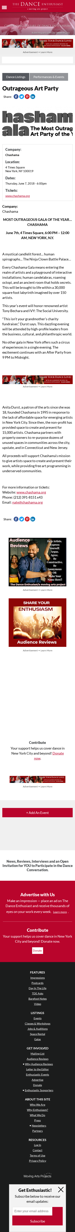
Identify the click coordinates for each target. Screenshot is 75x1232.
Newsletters (39, 1125)
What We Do (37, 1115)
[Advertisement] (37, 697)
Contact (37, 1150)
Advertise (37, 1079)
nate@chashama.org (27, 502)
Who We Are (37, 1104)
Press (37, 1120)
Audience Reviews (37, 1058)
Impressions (37, 977)
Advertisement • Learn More (37, 52)
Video (37, 1004)
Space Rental (37, 1034)
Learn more (60, 912)
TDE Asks (37, 993)
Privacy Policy (37, 1160)
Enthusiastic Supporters (39, 1090)
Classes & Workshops (37, 1023)
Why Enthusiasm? (37, 1109)
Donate (37, 950)
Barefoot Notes (37, 998)
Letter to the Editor (37, 1069)
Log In (37, 1145)
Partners (37, 1130)
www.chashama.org (17, 196)
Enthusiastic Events (37, 1074)
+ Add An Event (37, 812)
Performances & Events (48, 77)
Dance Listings (15, 77)
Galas (37, 1039)
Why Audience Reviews (39, 1064)
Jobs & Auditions (38, 1028)
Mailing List (37, 1053)
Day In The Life (37, 988)
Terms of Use (37, 1155)
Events (38, 1018)
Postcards (37, 983)
